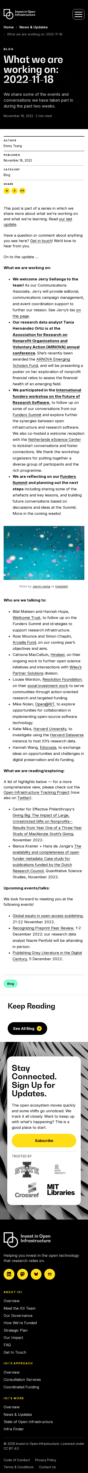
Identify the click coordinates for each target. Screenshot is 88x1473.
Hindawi (58, 654)
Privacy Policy (45, 1460)
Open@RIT (44, 704)
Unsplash (61, 586)
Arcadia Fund (24, 642)
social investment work (48, 685)
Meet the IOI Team (19, 1308)
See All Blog (23, 1028)
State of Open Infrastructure (28, 1421)
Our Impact (13, 1337)
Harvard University (49, 729)
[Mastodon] (22, 1274)
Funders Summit (27, 414)
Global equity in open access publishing (48, 915)
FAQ (7, 1345)
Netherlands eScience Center (54, 439)
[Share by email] (22, 191)
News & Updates (33, 27)
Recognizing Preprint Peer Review (43, 928)
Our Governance (18, 1315)
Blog (7, 175)
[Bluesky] (36, 1274)
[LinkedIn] (9, 1274)
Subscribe (44, 1140)
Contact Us (47, 1467)
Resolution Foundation (62, 679)
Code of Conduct (17, 1460)
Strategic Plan (16, 1330)
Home (9, 27)
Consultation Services (22, 1379)
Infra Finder (14, 1429)
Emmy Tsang (13, 146)
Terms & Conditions (19, 1467)
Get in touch (41, 240)
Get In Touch (15, 1352)
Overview (12, 1301)
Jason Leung (41, 586)
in (7, 190)
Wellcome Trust (26, 617)
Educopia (48, 747)
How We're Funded (20, 1323)
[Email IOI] (49, 1274)
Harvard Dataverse (67, 735)
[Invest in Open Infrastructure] (42, 1239)
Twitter (23, 797)
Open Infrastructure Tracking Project (36, 792)
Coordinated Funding (21, 1387)
